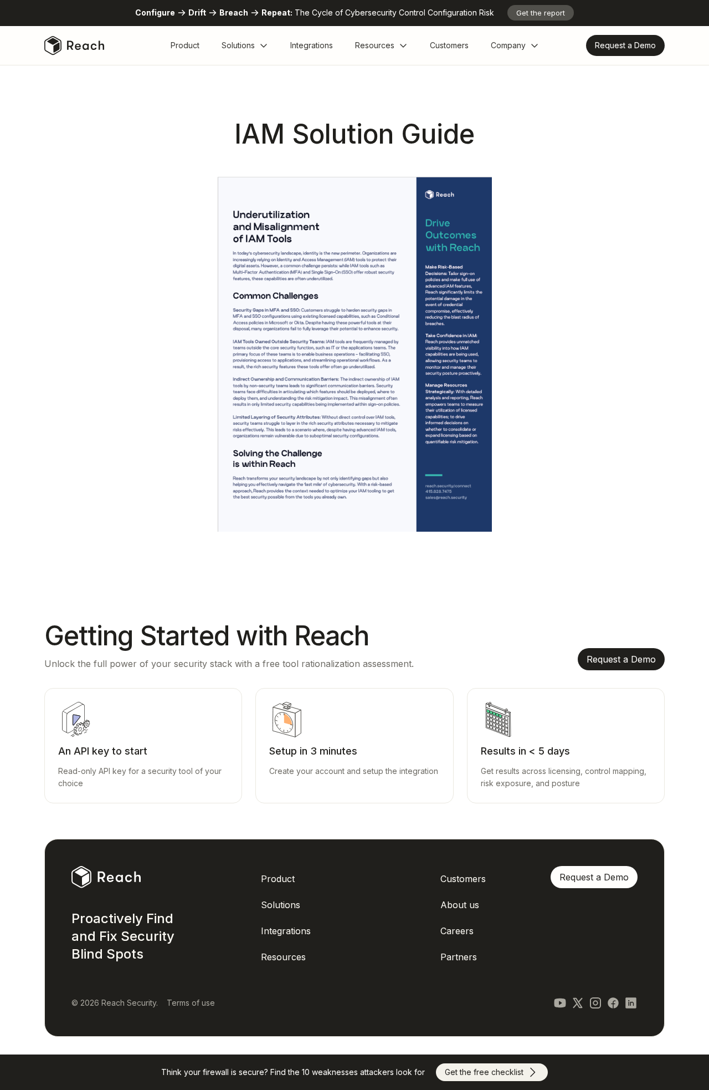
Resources (374, 45)
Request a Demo (594, 877)
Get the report (540, 12)
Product (185, 45)
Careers (457, 930)
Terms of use (191, 1002)
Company (508, 45)
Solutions (238, 45)
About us (459, 904)
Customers (449, 45)
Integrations (311, 45)
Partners (458, 956)
